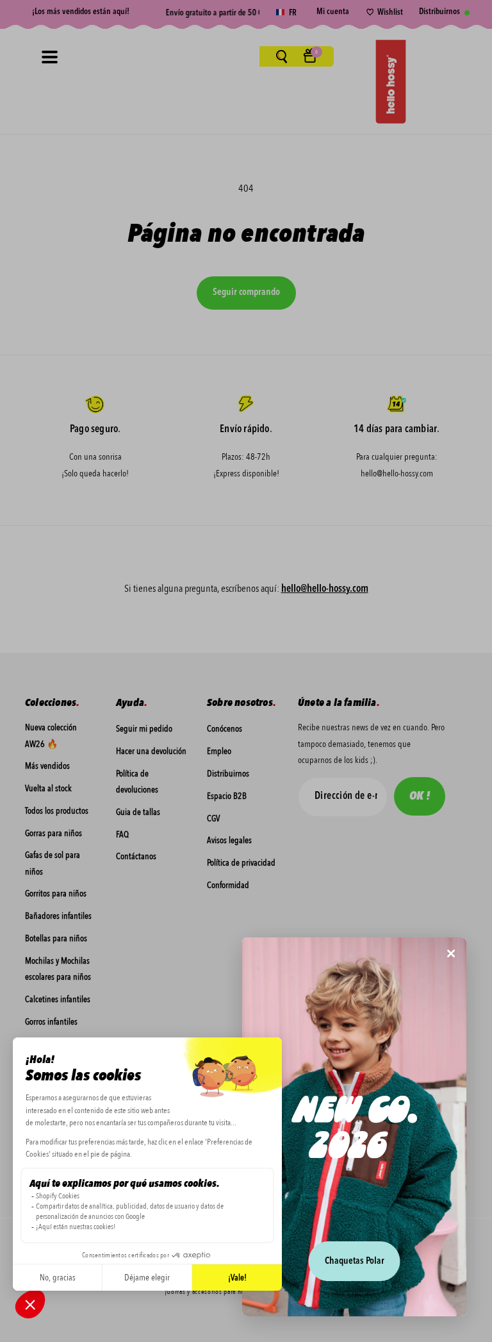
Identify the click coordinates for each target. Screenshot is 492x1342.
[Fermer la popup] (451, 954)
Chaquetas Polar (354, 1261)
